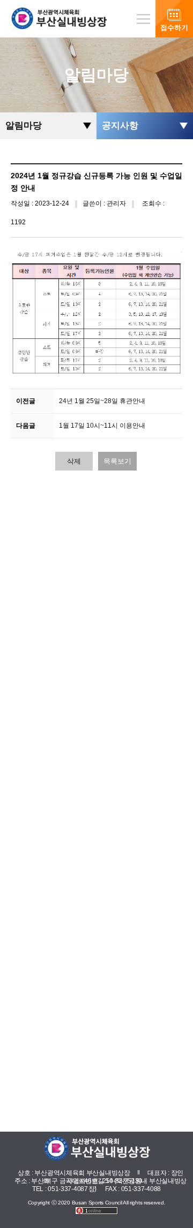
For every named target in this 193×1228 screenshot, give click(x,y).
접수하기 (174, 28)
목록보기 (117, 461)
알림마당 (23, 125)
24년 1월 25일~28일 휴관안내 (102, 401)
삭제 (74, 461)
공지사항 (120, 125)
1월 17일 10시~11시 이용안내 (102, 425)
